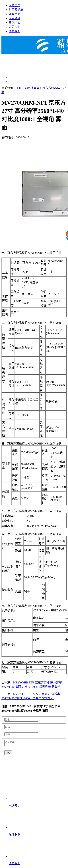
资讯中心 (14, 22)
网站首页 (14, 5)
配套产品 (14, 13)
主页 (19, 87)
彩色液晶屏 (16, 9)
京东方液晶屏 (51, 87)
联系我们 (14, 31)
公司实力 (14, 26)
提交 (8, 752)
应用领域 (14, 18)
